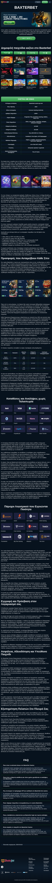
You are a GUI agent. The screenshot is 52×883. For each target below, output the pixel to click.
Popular (6, 52)
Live (19, 52)
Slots (44, 52)
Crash (31, 52)
